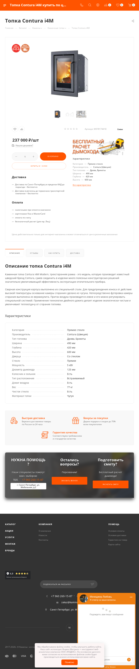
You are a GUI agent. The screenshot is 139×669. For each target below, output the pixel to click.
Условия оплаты (116, 530)
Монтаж (10, 543)
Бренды (10, 550)
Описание (14, 253)
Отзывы (34, 253)
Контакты (43, 539)
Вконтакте (69, 627)
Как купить (54, 253)
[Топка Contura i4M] (70, 74)
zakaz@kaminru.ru (72, 602)
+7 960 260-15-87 (30, 483)
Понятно (69, 662)
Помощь (114, 524)
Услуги (9, 537)
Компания (45, 524)
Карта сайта (114, 544)
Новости (43, 535)
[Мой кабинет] (97, 5)
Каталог (10, 524)
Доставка (75, 253)
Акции (9, 530)
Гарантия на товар (117, 539)
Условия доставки (117, 535)
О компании (45, 530)
